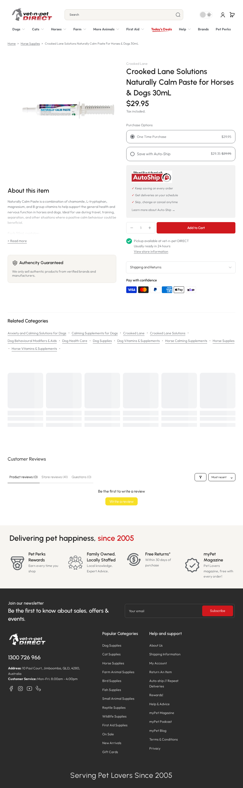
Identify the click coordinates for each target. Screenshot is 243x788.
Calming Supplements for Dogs (95, 333)
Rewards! (156, 695)
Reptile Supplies (114, 707)
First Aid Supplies (114, 725)
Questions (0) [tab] (81, 477)
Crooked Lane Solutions (167, 333)
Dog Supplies (102, 341)
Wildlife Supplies (114, 716)
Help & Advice (159, 704)
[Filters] (200, 477)
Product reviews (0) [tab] (23, 477)
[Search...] (178, 15)
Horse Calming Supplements (186, 341)
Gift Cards (110, 752)
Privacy (154, 748)
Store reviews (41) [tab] (55, 477)
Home (12, 43)
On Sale (108, 734)
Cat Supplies (111, 654)
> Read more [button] (17, 241)
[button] (232, 14)
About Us (156, 645)
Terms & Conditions (163, 739)
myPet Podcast (160, 721)
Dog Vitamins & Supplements (138, 341)
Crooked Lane (134, 333)
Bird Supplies (111, 681)
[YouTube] (29, 688)
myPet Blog (157, 730)
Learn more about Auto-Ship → (153, 210)
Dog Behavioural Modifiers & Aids (32, 341)
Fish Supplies (111, 690)
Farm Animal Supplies (118, 672)
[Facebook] (11, 688)
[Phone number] (38, 688)
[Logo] (31, 15)
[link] (106, 29)
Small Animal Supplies (118, 698)
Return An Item (160, 672)
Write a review (121, 501)
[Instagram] (20, 688)
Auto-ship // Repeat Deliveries (163, 683)
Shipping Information (165, 654)
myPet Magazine (161, 713)
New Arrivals (111, 743)
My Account (158, 663)
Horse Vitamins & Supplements (34, 348)
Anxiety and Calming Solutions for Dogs (37, 333)
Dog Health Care (74, 341)
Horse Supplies (30, 43)
